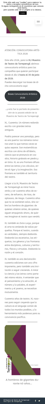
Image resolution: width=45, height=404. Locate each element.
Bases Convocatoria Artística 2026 (22, 96)
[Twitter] (39, 401)
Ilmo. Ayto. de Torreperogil (13, 401)
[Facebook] (35, 401)
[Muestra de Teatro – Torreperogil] (14, 35)
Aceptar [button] (22, 13)
